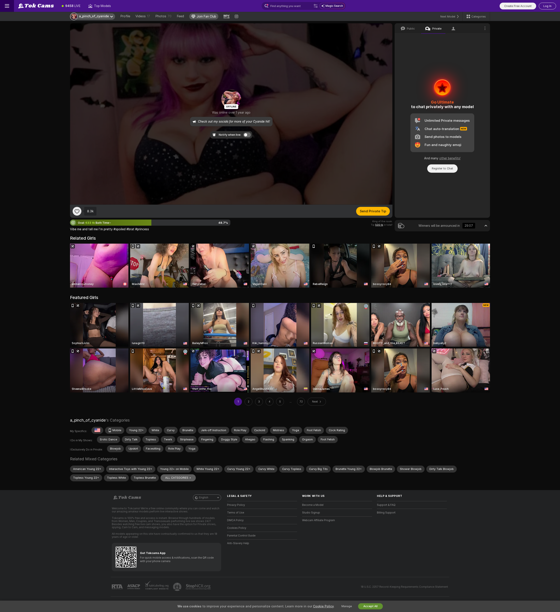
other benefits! (449, 158)
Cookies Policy (236, 527)
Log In (547, 6)
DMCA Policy (235, 520)
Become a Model (313, 504)
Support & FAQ (386, 504)
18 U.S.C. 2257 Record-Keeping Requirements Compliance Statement (404, 586)
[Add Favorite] (77, 211)
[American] (97, 430)
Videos (142, 16)
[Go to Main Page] (36, 6)
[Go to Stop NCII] (199, 586)
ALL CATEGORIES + (178, 477)
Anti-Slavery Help (238, 543)
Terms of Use (235, 512)
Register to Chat (442, 168)
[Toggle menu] (7, 6)
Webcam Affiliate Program (318, 520)
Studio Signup (311, 512)
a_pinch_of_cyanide (88, 420)
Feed (180, 16)
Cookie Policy (323, 606)
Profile (125, 16)
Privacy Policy (236, 504)
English (203, 497)
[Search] (316, 6)
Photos (163, 16)
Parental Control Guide (241, 535)
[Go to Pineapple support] (177, 587)
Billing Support (386, 512)
